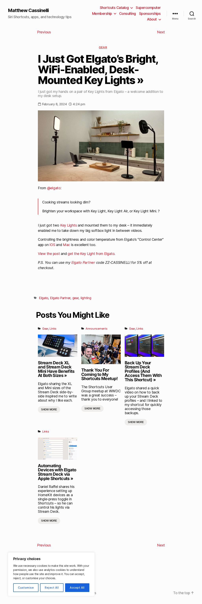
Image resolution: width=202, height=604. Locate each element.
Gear (103, 47)
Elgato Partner (83, 262)
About (152, 19)
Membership (102, 13)
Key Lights (68, 225)
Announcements (97, 328)
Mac (66, 245)
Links (53, 328)
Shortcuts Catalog (114, 8)
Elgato (43, 298)
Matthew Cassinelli (28, 10)
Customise (26, 587)
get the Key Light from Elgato (91, 254)
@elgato (54, 188)
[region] (51, 574)
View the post (49, 254)
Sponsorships (150, 13)
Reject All (52, 587)
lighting (85, 298)
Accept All (77, 587)
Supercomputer (148, 8)
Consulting (127, 13)
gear (75, 298)
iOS (52, 245)
